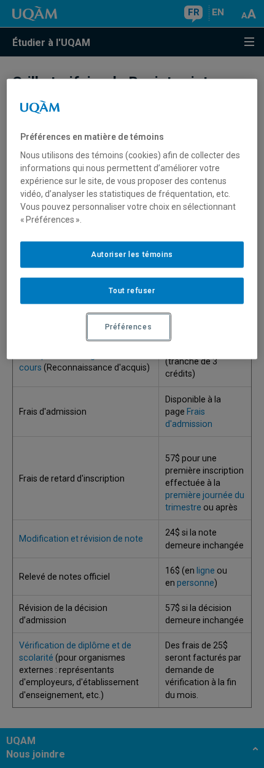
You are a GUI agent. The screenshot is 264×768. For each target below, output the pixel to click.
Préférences (128, 327)
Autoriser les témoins (132, 254)
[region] (132, 219)
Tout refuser (132, 290)
